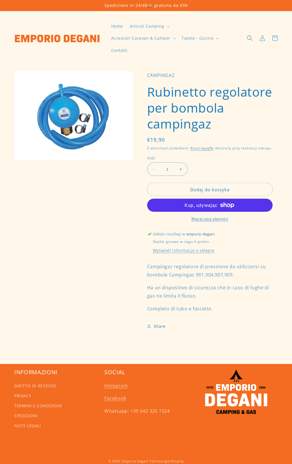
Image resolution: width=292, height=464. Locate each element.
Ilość (151, 157)
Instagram (116, 385)
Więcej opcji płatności (209, 218)
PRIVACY (22, 395)
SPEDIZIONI (26, 415)
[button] (149, 26)
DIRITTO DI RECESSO (35, 385)
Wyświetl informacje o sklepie (183, 250)
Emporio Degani (135, 461)
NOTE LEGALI (27, 425)
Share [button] (160, 326)
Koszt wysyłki (202, 148)
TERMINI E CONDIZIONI (38, 405)
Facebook (115, 398)
